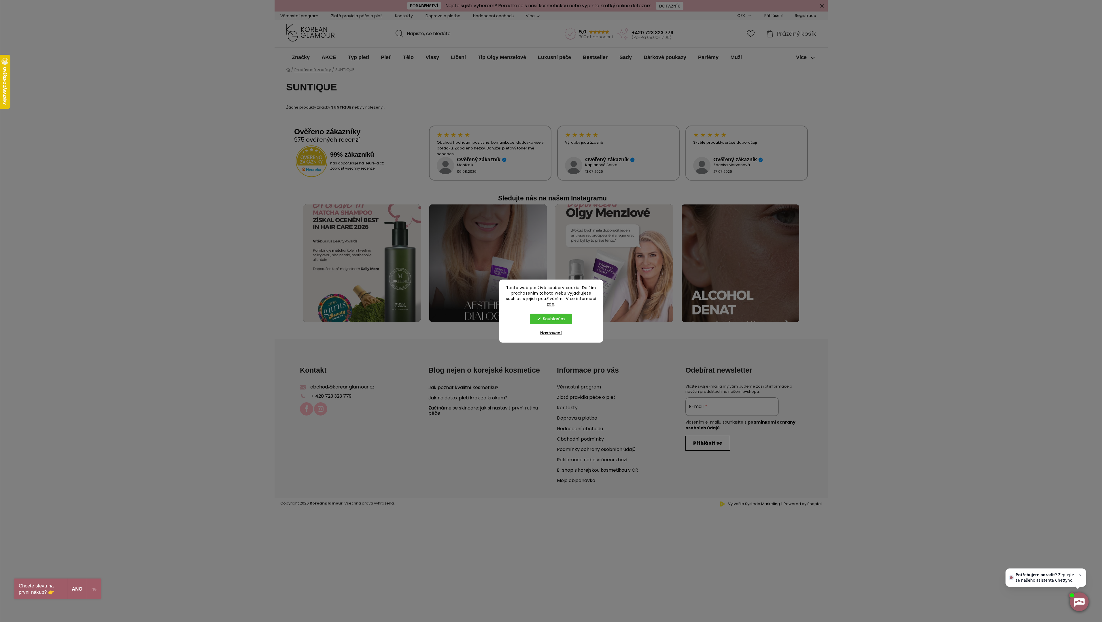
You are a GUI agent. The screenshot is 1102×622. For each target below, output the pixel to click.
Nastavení (551, 332)
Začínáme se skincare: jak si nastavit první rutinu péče (483, 410)
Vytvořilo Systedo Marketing (754, 504)
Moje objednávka (576, 480)
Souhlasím (554, 318)
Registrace (805, 15)
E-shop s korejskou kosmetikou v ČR (597, 470)
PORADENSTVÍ (424, 6)
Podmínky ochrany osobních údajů (596, 449)
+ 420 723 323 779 (331, 396)
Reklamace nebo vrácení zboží (592, 459)
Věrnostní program (299, 16)
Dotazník (669, 6)
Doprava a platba (443, 16)
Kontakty (404, 16)
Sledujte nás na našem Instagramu (552, 198)
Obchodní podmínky (580, 439)
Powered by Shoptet (803, 504)
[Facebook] (306, 409)
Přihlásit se (707, 443)
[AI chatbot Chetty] (1078, 601)
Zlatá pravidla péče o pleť (356, 16)
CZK (741, 15)
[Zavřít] (1080, 575)
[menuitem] (300, 57)
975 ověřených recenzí (327, 140)
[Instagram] (320, 409)
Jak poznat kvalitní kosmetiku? (463, 387)
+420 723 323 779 (652, 32)
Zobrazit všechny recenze (352, 168)
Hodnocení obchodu (493, 16)
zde (551, 304)
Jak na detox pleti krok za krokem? (468, 398)
